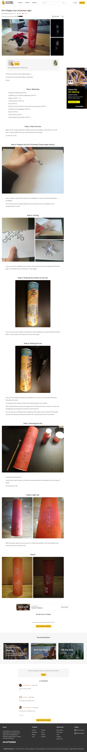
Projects (20, 2)
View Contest (64, 607)
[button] (62, 16)
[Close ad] (86, 69)
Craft (33, 736)
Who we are (60, 739)
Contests (27, 2)
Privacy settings (40, 749)
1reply (21, 715)
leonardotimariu (27, 685)
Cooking (43, 730)
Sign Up (82, 2)
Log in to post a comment (43, 720)
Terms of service (20, 749)
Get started (59, 732)
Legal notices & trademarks (77, 749)
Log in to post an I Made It (43, 626)
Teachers (34, 2)
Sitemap (59, 736)
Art (15, 13)
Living (42, 732)
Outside (43, 734)
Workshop (34, 732)
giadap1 (5, 13)
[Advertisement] (77, 88)
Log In (75, 2)
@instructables (80, 730)
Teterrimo (25, 697)
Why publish (60, 730)
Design (10, 13)
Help (58, 734)
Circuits (34, 730)
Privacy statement (30, 749)
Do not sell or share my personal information (57, 749)
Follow (17, 64)
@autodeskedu (80, 733)
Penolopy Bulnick (27, 707)
